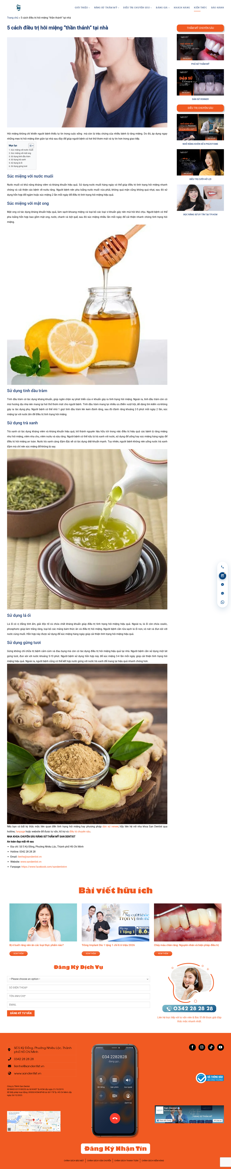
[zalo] (222, 593)
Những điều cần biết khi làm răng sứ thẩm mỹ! (128, 945)
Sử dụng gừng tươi (19, 166)
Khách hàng (182, 8)
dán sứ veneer (110, 826)
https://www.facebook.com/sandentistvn (44, 866)
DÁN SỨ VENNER (200, 99)
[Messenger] (222, 584)
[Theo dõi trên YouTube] (220, 1047)
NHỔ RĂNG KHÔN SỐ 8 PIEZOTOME (200, 144)
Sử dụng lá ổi (16, 163)
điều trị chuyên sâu (79, 831)
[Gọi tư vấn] (222, 567)
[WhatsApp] (222, 602)
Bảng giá (162, 8)
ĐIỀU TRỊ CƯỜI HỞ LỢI (200, 179)
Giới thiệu (81, 8)
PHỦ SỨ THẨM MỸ (200, 64)
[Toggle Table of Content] (29, 145)
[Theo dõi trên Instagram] (201, 1047)
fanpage (20, 831)
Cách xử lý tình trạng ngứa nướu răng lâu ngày (56, 945)
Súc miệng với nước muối (22, 150)
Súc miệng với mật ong (21, 153)
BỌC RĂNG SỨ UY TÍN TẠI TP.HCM (200, 214)
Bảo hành (217, 8)
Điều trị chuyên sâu (136, 8)
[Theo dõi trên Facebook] (192, 1047)
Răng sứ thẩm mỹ (105, 8)
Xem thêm (38, 953)
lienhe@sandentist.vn (30, 856)
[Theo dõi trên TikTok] (211, 1047)
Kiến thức (200, 8)
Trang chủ (12, 17)
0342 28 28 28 (24, 1058)
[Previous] (8, 931)
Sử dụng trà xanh (18, 159)
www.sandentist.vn (30, 861)
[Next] (222, 931)
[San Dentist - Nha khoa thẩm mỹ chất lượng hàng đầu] (19, 8)
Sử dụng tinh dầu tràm (20, 156)
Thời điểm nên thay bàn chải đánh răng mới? (199, 945)
